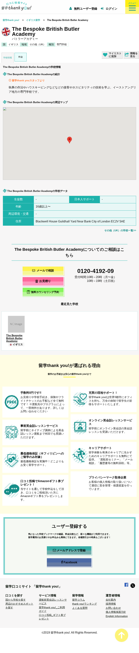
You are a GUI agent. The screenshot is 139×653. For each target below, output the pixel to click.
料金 (20, 57)
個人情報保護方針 (116, 611)
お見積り (45, 281)
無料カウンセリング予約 (45, 292)
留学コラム (78, 599)
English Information (117, 616)
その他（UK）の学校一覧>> (120, 230)
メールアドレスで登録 (71, 550)
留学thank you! (11, 20)
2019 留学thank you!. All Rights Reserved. (70, 632)
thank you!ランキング (84, 603)
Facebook (70, 562)
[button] (134, 158)
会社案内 (111, 599)
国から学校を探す (15, 599)
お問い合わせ (113, 607)
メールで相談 (45, 270)
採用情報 (111, 603)
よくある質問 (79, 607)
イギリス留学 (33, 20)
